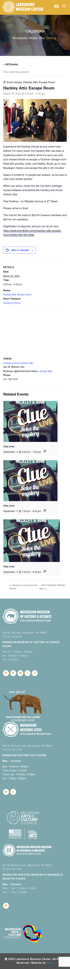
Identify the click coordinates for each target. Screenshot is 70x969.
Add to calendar (20, 250)
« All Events (10, 64)
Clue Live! (9, 446)
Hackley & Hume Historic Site (18, 363)
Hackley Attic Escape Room (17, 294)
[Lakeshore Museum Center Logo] (22, 7)
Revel (50, 962)
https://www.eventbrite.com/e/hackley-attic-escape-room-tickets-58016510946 (32, 233)
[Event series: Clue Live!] (45, 451)
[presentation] (30, 421)
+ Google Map (45, 371)
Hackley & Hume (11, 302)
